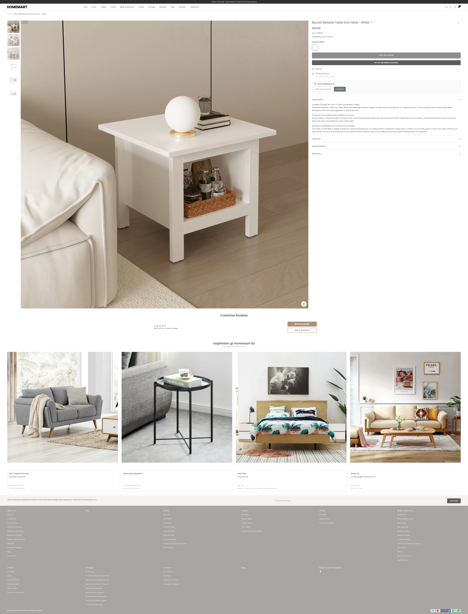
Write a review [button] (302, 324)
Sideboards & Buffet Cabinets (97, 580)
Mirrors (400, 552)
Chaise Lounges (169, 539)
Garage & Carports (171, 584)
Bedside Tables (403, 535)
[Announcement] (234, 2)
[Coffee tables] (177, 407)
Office (141, 7)
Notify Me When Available (386, 62)
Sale (172, 7)
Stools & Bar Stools (326, 523)
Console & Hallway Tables (251, 531)
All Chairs (323, 515)
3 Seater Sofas (169, 531)
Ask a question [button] (302, 330)
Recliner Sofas (169, 535)
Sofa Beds (167, 519)
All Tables (245, 515)
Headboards (402, 560)
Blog (9, 552)
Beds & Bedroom (127, 7)
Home (9, 14)
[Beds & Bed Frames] (291, 407)
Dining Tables (246, 519)
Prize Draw (11, 556)
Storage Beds (402, 527)
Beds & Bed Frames (405, 519)
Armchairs (167, 523)
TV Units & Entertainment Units (97, 576)
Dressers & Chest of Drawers (409, 544)
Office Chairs (12, 588)
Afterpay (10, 544)
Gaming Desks (13, 584)
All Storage (89, 572)
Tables (103, 7)
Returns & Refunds (14, 535)
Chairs (113, 7)
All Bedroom (402, 515)
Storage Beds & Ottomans (95, 596)
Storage (151, 7)
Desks (9, 576)
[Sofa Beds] (405, 407)
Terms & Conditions (15, 527)
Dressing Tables (403, 539)
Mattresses (401, 523)
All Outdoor (167, 572)
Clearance (194, 7)
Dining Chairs (324, 519)
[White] (315, 48)
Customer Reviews (14, 548)
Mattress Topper (403, 531)
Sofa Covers (168, 548)
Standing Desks (13, 580)
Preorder (182, 7)
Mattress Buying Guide (16, 539)
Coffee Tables (247, 523)
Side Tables (246, 527)
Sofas (94, 7)
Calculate (340, 89)
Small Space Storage (93, 605)
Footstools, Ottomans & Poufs (174, 544)
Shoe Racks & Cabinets (94, 592)
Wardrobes (401, 548)
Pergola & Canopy (170, 580)
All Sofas (166, 515)
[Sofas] (62, 407)
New (85, 7)
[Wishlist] (450, 7)
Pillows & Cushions (404, 556)
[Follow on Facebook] (320, 571)
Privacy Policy (12, 523)
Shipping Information (15, 531)
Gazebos (167, 576)
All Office (10, 572)
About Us (10, 515)
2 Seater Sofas (169, 527)
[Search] (446, 7)
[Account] (454, 7)
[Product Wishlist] (458, 23)
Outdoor (162, 7)
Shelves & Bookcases (15, 592)
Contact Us (11, 519)
